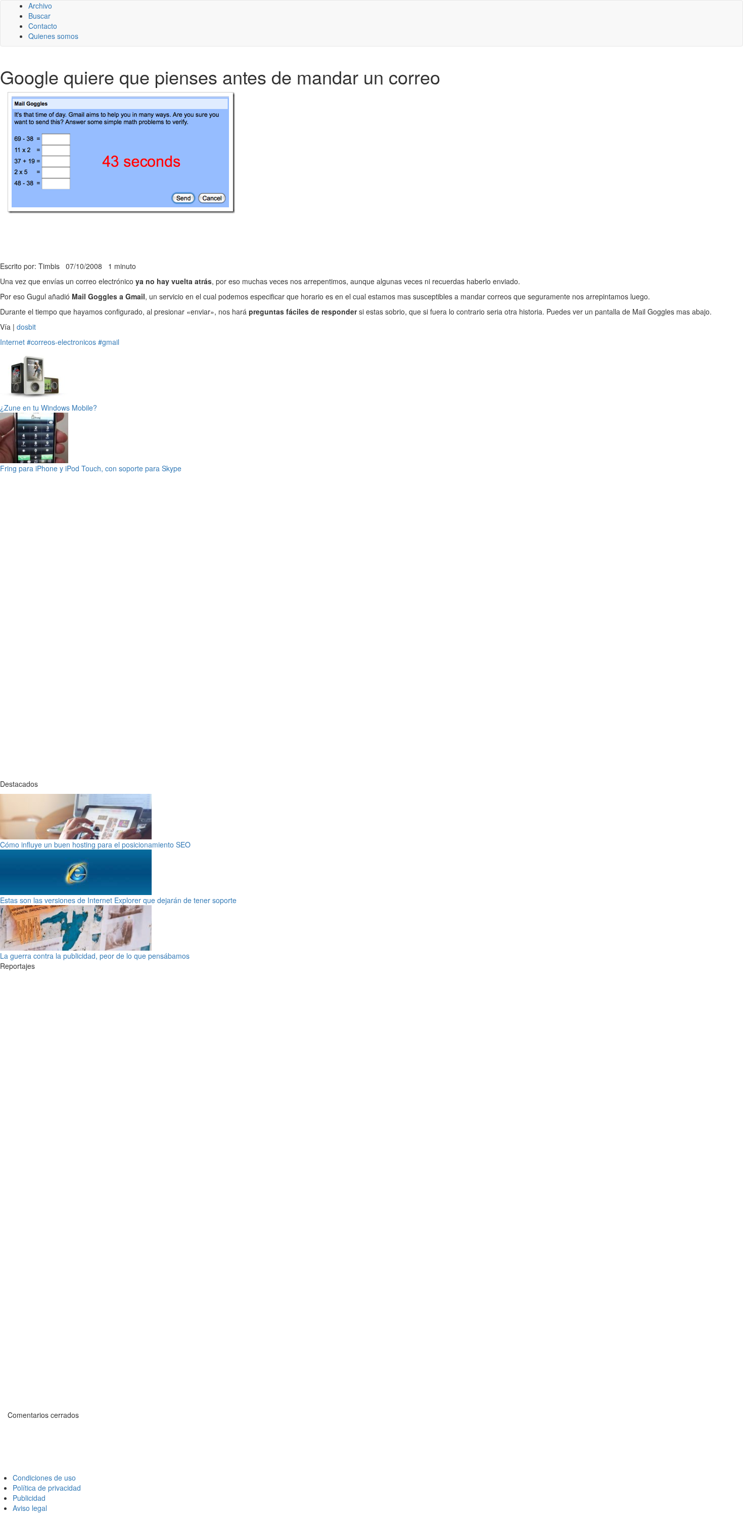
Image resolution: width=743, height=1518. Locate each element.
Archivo (40, 6)
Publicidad (29, 1498)
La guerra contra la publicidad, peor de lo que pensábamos (95, 956)
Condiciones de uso (44, 1477)
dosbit (26, 327)
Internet (12, 342)
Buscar (39, 16)
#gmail (108, 342)
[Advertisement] (247, 236)
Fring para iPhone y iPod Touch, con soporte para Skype (90, 468)
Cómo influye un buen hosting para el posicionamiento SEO (95, 844)
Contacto (42, 26)
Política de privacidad (47, 1488)
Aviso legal (30, 1508)
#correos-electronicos (61, 342)
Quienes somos (53, 36)
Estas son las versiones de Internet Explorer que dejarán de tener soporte (118, 900)
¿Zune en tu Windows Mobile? (48, 408)
